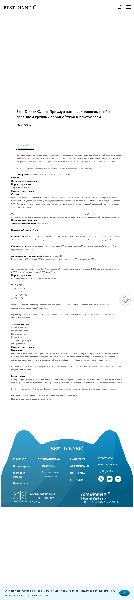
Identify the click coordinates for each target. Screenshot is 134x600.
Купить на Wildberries (25, 148)
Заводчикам (48, 465)
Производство (21, 483)
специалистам (49, 459)
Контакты (105, 458)
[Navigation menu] (128, 7)
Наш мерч (77, 459)
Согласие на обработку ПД (95, 493)
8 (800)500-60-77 (108, 471)
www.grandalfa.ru (108, 464)
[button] (120, 7)
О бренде (19, 459)
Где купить (78, 480)
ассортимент (80, 466)
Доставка (77, 473)
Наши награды (21, 466)
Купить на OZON (24, 145)
